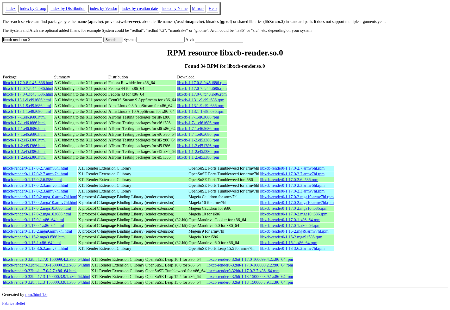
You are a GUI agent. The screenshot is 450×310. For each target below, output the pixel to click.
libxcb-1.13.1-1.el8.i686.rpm (200, 111)
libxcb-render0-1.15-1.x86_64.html (32, 242)
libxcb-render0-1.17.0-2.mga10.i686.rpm (293, 208)
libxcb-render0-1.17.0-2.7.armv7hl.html (35, 174)
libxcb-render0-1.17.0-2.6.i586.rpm (289, 179)
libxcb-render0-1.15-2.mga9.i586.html (34, 237)
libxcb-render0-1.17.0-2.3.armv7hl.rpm (292, 191)
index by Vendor (103, 8)
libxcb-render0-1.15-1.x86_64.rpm (288, 242)
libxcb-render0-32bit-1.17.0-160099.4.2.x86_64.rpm (250, 259)
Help (213, 8)
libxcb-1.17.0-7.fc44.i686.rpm (202, 88)
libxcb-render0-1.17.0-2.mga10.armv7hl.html (40, 197)
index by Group (33, 8)
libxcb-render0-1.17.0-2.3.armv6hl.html (35, 185)
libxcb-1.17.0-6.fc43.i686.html (28, 94)
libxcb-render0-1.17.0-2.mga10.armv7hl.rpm (297, 197)
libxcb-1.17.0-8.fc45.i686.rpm (202, 82)
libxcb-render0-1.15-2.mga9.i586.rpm (291, 237)
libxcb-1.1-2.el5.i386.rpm (198, 140)
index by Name (175, 8)
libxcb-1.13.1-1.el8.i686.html (27, 111)
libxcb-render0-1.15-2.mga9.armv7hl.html (37, 231)
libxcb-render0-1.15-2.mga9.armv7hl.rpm (294, 231)
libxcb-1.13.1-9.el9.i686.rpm (200, 100)
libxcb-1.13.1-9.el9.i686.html (27, 100)
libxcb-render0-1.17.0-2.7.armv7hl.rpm (292, 174)
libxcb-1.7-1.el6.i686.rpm (198, 117)
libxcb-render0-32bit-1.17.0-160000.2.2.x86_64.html (46, 265)
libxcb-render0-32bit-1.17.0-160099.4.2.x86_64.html (46, 259)
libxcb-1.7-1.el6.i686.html (24, 117)
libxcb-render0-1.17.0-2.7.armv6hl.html (35, 168)
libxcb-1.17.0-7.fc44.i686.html (28, 88)
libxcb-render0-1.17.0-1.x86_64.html (33, 220)
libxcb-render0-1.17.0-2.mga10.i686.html (37, 208)
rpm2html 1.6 (36, 294)
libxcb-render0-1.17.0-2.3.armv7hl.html (35, 191)
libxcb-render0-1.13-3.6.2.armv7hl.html (35, 248)
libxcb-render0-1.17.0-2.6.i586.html (32, 179)
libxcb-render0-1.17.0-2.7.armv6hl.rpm (292, 168)
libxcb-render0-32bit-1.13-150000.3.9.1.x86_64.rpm (250, 276)
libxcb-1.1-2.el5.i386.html (24, 140)
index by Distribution (68, 8)
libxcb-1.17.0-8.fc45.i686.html (28, 82)
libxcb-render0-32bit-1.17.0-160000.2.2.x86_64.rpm (250, 265)
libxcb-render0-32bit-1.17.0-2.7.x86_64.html (40, 271)
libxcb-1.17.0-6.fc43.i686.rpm (202, 94)
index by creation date (140, 8)
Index (11, 8)
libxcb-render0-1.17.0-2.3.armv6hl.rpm (292, 185)
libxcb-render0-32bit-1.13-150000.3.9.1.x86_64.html (46, 276)
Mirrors (198, 8)
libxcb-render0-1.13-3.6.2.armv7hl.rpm (292, 248)
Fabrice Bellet (13, 303)
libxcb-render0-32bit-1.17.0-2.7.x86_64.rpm (243, 271)
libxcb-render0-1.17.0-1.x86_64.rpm (290, 220)
